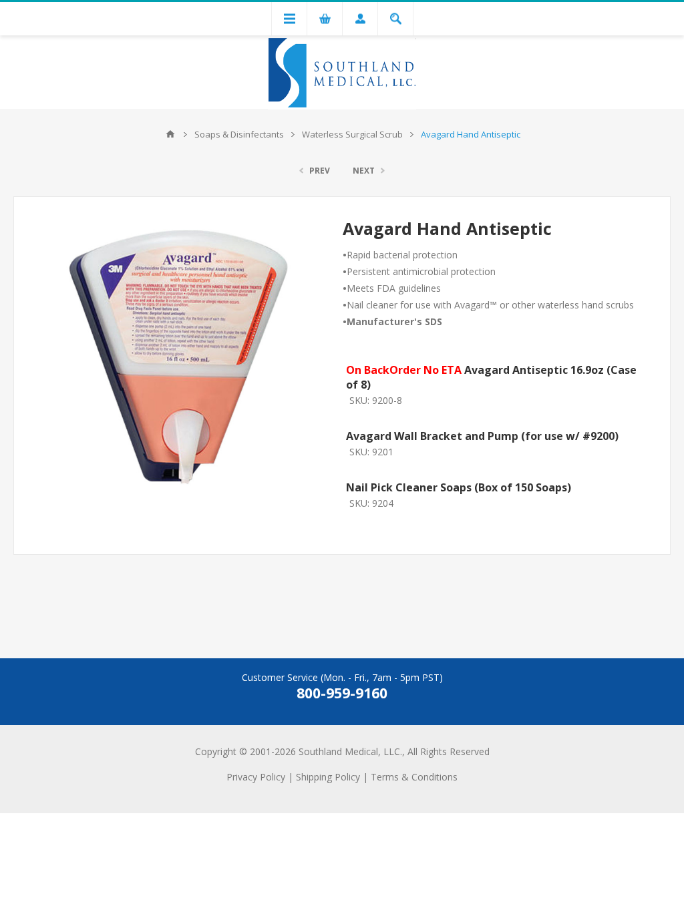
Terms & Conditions (414, 776)
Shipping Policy (328, 776)
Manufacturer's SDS (394, 321)
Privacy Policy (255, 776)
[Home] (170, 134)
